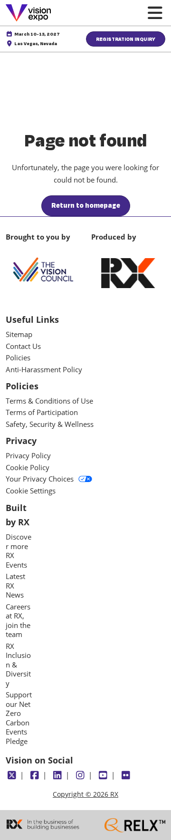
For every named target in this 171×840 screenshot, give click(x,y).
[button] (125, 39)
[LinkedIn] (57, 775)
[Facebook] (34, 775)
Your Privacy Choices (40, 478)
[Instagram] (80, 775)
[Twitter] (12, 775)
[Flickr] (126, 775)
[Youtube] (103, 775)
